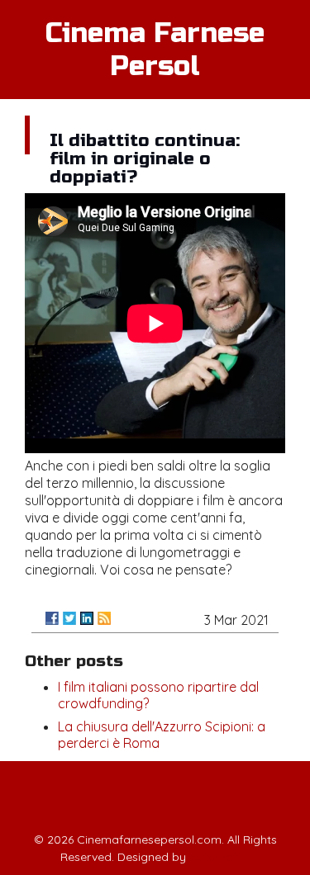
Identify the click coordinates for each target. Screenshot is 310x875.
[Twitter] (69, 618)
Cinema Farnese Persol (155, 50)
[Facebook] (52, 618)
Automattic (219, 856)
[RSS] (104, 618)
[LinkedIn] (86, 618)
